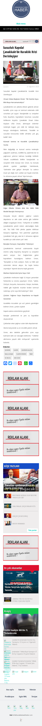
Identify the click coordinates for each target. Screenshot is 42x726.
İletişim (34, 696)
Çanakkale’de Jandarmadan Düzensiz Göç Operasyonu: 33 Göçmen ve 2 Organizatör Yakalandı (24, 642)
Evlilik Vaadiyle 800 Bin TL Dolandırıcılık (16, 632)
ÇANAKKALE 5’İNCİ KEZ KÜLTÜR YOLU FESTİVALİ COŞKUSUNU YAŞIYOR (22, 600)
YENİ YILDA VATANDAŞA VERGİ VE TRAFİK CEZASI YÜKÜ (19, 487)
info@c (15, 715)
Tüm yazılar (32, 530)
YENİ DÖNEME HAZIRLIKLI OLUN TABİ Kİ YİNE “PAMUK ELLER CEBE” (24, 496)
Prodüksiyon (9, 696)
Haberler (21, 689)
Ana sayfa (10, 689)
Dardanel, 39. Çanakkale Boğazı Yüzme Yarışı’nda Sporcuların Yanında (19, 587)
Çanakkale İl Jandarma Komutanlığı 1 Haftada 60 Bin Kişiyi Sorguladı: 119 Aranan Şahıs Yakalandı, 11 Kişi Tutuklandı (24, 663)
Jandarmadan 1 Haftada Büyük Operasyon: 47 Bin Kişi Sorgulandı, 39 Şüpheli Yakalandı (24, 652)
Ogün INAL (23, 696)
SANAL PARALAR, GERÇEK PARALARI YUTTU (24, 506)
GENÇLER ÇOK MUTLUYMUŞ (20, 516)
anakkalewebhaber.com (24, 715)
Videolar (33, 689)
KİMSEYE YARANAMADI (18, 524)
